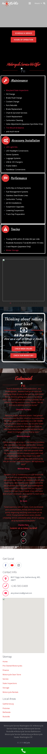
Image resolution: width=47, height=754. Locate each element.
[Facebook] (23, 534)
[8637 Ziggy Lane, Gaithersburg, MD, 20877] (7, 579)
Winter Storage (12, 250)
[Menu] (29, 3)
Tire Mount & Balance (15, 128)
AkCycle (27, 742)
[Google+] (23, 541)
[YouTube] (12, 565)
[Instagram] (19, 565)
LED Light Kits (11, 147)
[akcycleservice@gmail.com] (7, 593)
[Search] (44, 3)
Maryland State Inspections (17, 90)
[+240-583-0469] (7, 586)
